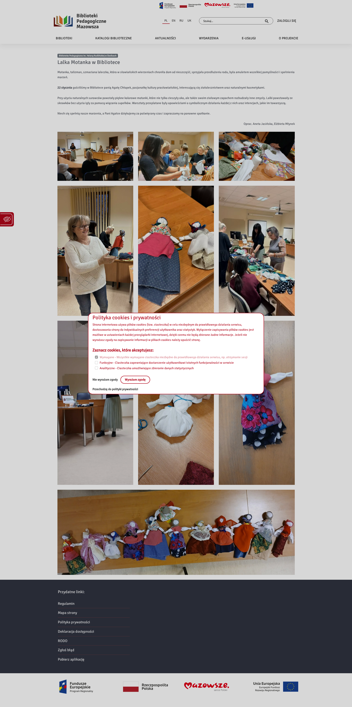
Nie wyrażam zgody (105, 380)
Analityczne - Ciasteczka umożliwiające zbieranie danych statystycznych (147, 368)
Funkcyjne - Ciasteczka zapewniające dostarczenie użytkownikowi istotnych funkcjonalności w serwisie (167, 362)
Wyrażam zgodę (135, 380)
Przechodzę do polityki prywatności (115, 389)
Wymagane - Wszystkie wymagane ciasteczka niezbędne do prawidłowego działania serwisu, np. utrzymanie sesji (174, 357)
